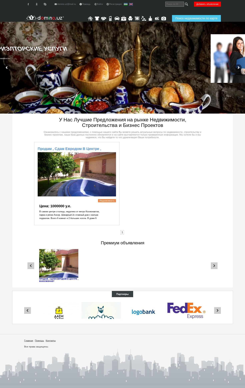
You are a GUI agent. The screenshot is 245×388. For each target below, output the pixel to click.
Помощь (39, 340)
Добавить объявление (207, 4)
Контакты (51, 340)
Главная (28, 340)
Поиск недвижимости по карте (196, 18)
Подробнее (50, 76)
